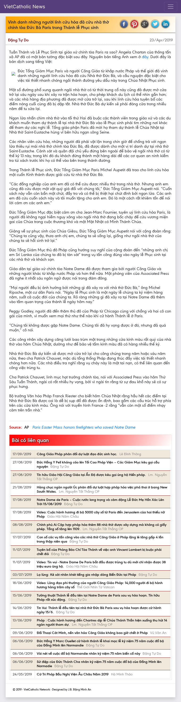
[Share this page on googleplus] (144, 24)
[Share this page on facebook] (124, 24)
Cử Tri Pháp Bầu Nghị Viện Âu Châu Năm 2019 (73, 674)
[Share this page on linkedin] (165, 24)
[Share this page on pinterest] (134, 24)
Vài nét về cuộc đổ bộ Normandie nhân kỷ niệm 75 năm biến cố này (88, 653)
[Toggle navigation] (170, 6)
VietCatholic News (24, 6)
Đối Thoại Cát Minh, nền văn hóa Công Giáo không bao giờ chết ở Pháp (92, 633)
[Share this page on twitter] (155, 24)
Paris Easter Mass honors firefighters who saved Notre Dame (83, 427)
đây (145, 56)
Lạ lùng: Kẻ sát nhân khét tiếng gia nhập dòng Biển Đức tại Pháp (86, 574)
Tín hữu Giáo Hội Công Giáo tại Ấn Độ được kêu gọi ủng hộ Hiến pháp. (91, 475)
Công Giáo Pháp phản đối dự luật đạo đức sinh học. (77, 454)
